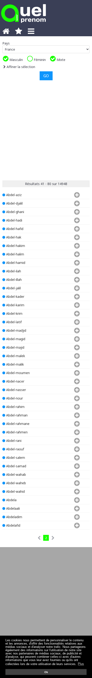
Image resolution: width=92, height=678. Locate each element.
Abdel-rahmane (17, 423)
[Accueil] (5, 32)
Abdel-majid (14, 347)
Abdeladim (13, 517)
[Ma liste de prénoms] (18, 32)
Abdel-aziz (13, 195)
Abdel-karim (14, 305)
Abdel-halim (14, 254)
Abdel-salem (15, 457)
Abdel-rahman (16, 415)
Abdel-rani (13, 440)
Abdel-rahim (15, 406)
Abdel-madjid (15, 330)
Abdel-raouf (14, 449)
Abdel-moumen (17, 373)
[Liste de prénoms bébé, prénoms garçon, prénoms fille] (23, 24)
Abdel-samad (15, 466)
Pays (6, 43)
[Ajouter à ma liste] (76, 195)
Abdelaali (12, 508)
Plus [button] (81, 664)
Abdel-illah (13, 279)
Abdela (11, 500)
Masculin (15, 59)
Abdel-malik (14, 364)
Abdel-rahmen (16, 432)
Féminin (39, 59)
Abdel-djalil (14, 203)
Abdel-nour (14, 398)
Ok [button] (46, 672)
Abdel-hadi (13, 220)
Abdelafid (12, 525)
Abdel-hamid (15, 262)
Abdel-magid (15, 339)
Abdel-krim (13, 313)
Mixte (60, 59)
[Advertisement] (46, 130)
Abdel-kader (14, 296)
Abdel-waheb (15, 483)
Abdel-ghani (14, 212)
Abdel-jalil (13, 288)
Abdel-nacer (14, 381)
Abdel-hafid (14, 228)
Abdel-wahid (15, 491)
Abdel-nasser (15, 389)
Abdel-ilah (13, 271)
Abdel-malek (15, 356)
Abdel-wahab (15, 474)
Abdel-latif (13, 322)
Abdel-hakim (15, 245)
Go (46, 75)
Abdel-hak (13, 237)
